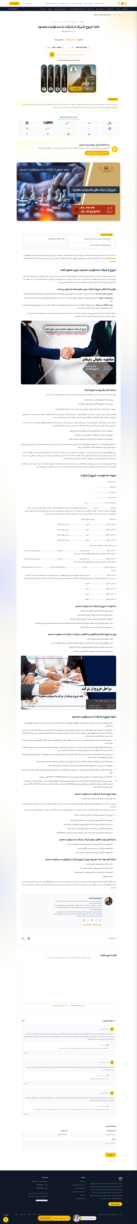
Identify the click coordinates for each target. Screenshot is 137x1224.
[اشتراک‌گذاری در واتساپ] (23, 938)
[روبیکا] (92, 83)
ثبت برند (118, 9)
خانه (120, 14)
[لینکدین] (92, 920)
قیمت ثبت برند (88, 3)
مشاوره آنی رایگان (115, 1204)
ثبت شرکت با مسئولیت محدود (77, 9)
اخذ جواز (82, 1195)
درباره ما (50, 9)
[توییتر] (88, 920)
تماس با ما (27, 3)
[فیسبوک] (83, 920)
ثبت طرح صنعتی (100, 9)
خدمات (115, 14)
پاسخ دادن (25, 1053)
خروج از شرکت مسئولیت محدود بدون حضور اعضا (97, 239)
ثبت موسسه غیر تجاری (79, 1191)
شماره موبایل (64, 1130)
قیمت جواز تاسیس (76, 3)
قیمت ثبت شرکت (99, 3)
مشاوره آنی (15, 3)
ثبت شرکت (125, 9)
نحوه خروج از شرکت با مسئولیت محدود (100, 245)
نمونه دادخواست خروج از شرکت (56, 239)
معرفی (87, 88)
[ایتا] (84, 83)
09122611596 (40, 1188)
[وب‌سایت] (100, 920)
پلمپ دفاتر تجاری (80, 1198)
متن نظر (114, 1139)
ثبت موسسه (110, 9)
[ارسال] (52, 54)
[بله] (88, 83)
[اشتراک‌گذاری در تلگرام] (28, 938)
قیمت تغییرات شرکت (50, 3)
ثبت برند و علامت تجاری (78, 1185)
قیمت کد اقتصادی (64, 3)
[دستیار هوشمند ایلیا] (5, 1219)
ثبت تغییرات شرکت (80, 1188)
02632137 (34, 1181)
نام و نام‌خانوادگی (111, 1130)
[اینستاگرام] (96, 920)
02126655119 (40, 1185)
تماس (74, 88)
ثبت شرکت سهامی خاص (60, 9)
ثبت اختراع (90, 9)
